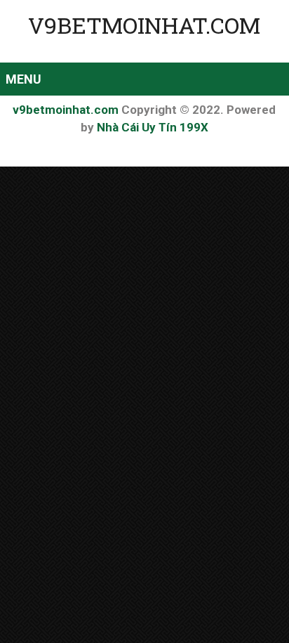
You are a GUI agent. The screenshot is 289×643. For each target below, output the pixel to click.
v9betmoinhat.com (144, 25)
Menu (23, 79)
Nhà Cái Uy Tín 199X (152, 127)
